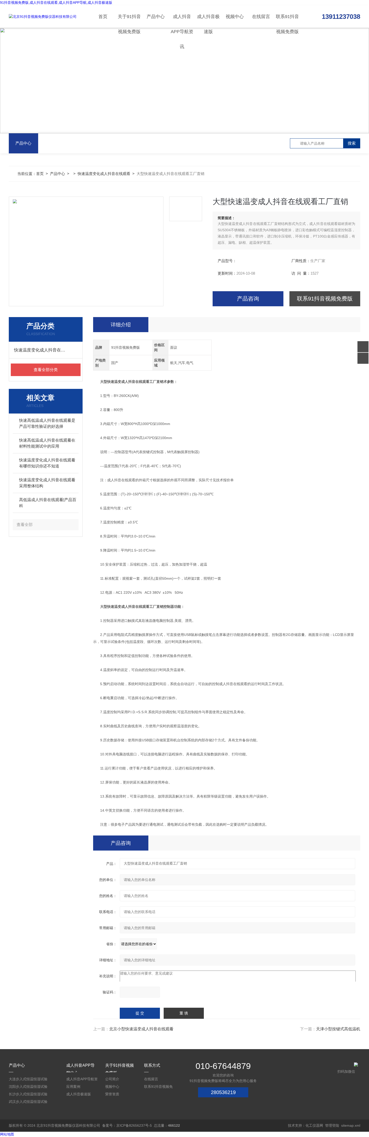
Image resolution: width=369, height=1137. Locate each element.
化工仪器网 (314, 1125)
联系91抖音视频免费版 (287, 21)
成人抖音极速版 (208, 21)
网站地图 (7, 1134)
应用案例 (73, 1087)
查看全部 (25, 524)
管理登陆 (332, 1125)
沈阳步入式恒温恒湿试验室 (28, 1087)
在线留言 (261, 16)
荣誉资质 (112, 1094)
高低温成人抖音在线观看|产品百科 (47, 503)
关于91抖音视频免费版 (129, 21)
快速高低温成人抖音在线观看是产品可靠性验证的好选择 (47, 423)
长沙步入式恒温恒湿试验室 (28, 1095)
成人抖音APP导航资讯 (182, 21)
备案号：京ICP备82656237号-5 (127, 1125)
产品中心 (156, 16)
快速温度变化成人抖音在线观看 (104, 173)
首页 (102, 16)
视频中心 (235, 16)
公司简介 (112, 1079)
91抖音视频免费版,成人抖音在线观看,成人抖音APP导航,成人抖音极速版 (56, 3)
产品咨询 (248, 298)
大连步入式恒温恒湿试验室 (28, 1080)
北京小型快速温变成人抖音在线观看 (141, 1029)
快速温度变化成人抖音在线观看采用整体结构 (47, 483)
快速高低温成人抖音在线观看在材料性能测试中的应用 (47, 443)
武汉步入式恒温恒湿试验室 (28, 1102)
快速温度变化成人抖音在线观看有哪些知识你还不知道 (47, 463)
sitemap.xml (350, 1125)
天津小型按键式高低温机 (338, 1029)
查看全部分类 (46, 370)
